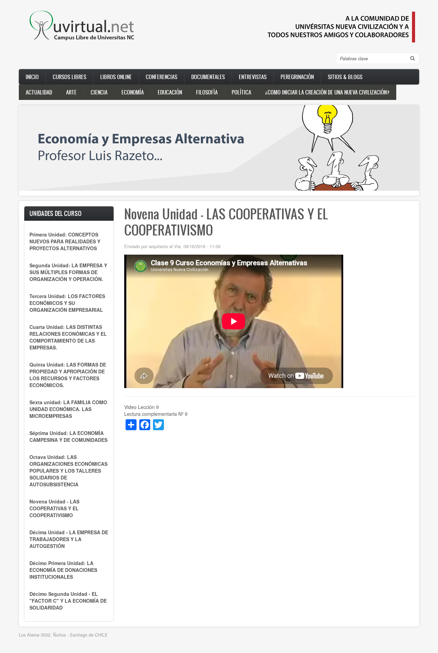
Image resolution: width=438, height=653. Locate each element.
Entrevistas (253, 76)
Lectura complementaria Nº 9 (156, 413)
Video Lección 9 (141, 407)
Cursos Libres (69, 76)
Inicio (32, 76)
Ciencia (99, 92)
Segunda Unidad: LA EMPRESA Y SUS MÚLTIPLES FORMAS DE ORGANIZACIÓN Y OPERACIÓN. (68, 272)
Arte (71, 92)
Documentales (208, 76)
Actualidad (39, 92)
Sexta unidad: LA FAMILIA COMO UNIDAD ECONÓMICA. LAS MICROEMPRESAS (68, 409)
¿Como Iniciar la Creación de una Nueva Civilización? (327, 92)
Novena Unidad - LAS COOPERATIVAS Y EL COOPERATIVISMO (54, 508)
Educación (170, 92)
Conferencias (161, 76)
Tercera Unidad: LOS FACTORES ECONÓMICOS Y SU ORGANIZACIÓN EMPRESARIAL (67, 303)
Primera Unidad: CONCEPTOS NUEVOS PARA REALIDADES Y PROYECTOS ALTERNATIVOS (64, 241)
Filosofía (207, 92)
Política (241, 92)
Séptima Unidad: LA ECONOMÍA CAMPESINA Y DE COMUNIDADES (68, 436)
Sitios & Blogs (345, 76)
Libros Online (116, 76)
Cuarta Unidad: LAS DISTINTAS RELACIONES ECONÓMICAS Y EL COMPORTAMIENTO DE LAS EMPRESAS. (68, 337)
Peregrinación (297, 76)
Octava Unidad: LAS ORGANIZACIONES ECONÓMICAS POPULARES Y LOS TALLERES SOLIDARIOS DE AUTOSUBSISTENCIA (68, 470)
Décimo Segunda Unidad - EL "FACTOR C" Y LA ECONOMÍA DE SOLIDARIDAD (68, 600)
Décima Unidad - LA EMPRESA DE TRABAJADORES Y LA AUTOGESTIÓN (68, 539)
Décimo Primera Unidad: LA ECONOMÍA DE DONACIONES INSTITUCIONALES (63, 570)
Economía (132, 92)
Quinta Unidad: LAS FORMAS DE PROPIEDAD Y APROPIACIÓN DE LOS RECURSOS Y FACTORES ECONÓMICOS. (67, 374)
